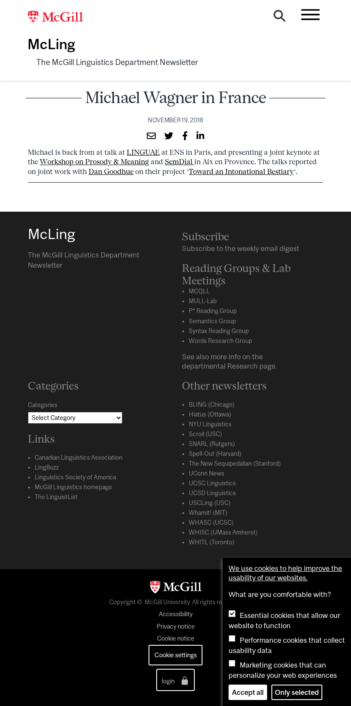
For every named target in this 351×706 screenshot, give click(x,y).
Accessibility (176, 614)
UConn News (206, 473)
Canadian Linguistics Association (78, 457)
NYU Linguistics (210, 424)
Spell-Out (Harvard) (215, 453)
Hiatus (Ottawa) (210, 414)
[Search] (279, 18)
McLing (51, 44)
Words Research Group (220, 340)
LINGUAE (143, 152)
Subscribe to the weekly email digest (240, 248)
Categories (42, 405)
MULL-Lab (203, 301)
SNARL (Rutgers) (212, 443)
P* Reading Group (213, 310)
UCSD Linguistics (212, 493)
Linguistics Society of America (75, 477)
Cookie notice (175, 638)
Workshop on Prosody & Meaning (94, 161)
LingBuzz (47, 467)
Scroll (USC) (205, 434)
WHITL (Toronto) (212, 542)
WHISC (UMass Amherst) (223, 532)
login (169, 681)
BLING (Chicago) (212, 404)
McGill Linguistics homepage (73, 487)
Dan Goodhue (111, 171)
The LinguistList (56, 496)
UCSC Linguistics (212, 483)
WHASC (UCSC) (211, 522)
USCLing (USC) (210, 502)
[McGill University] (60, 17)
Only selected (297, 692)
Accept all (248, 692)
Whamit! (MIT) (208, 512)
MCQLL (199, 291)
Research (242, 366)
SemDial (179, 161)
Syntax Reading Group (219, 331)
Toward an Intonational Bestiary (241, 171)
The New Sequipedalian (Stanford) (235, 463)
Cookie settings (176, 655)
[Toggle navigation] (310, 14)
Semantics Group (212, 321)
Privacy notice (176, 626)
